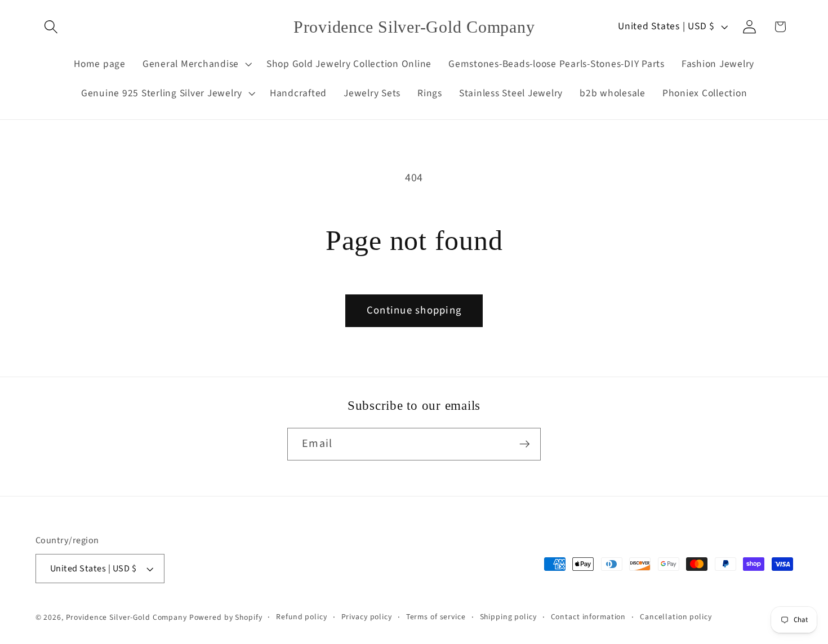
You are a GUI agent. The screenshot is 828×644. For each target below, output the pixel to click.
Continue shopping (414, 310)
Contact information (588, 617)
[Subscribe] (524, 444)
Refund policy (301, 617)
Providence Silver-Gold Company (126, 617)
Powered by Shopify (225, 617)
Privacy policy (366, 617)
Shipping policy (508, 617)
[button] (50, 26)
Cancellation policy (676, 617)
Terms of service (436, 617)
